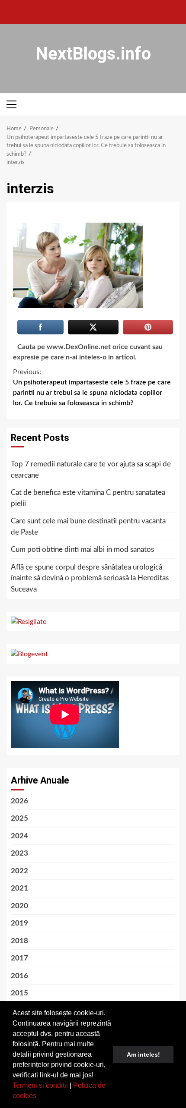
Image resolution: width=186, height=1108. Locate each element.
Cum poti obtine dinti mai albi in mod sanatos (82, 549)
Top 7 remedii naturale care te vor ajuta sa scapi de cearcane (91, 469)
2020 (19, 906)
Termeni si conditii (40, 1085)
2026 (19, 801)
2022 (19, 871)
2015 (19, 993)
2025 (19, 818)
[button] (39, 1096)
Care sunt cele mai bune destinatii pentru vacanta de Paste (88, 526)
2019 (19, 923)
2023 (19, 853)
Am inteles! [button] (143, 1054)
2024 (19, 836)
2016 (19, 975)
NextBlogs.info (93, 54)
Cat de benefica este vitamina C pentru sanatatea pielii (88, 498)
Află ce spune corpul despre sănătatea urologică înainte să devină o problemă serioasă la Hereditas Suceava (90, 578)
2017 (19, 958)
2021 (19, 888)
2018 (19, 940)
